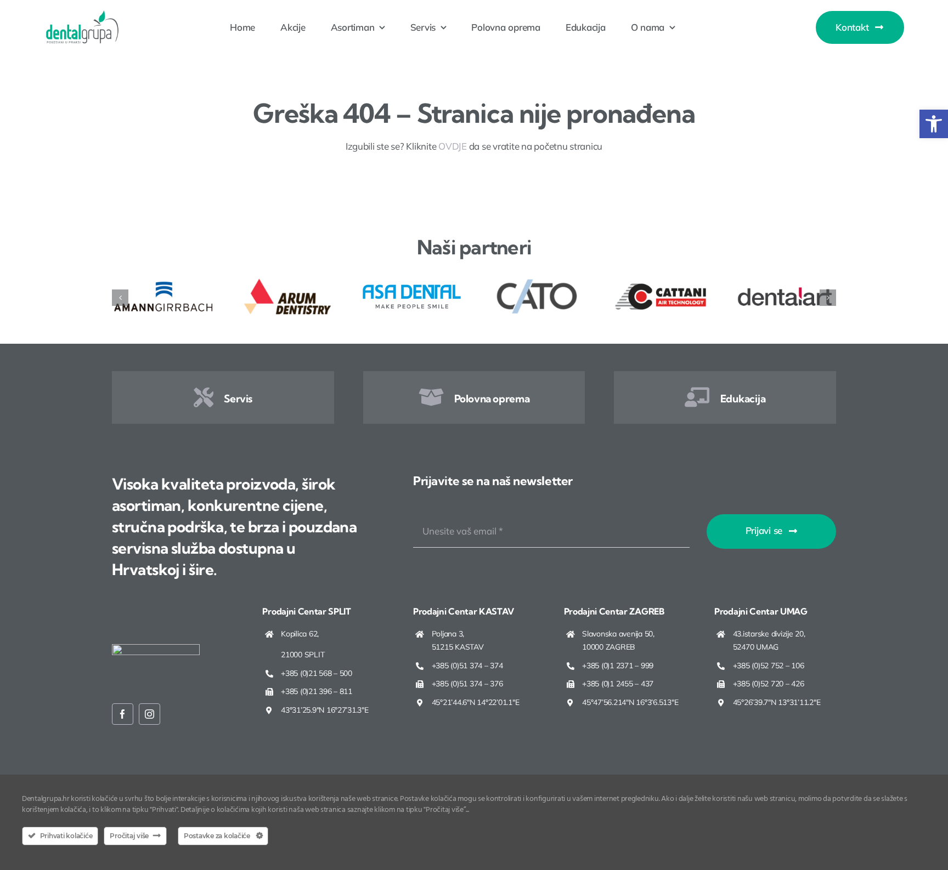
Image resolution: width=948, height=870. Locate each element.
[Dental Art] (784, 281)
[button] (933, 124)
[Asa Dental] (411, 281)
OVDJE (452, 146)
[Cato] (536, 281)
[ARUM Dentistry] (287, 281)
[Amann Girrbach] (163, 281)
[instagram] (149, 714)
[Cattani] (661, 281)
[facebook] (122, 714)
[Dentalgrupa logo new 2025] (82, 14)
